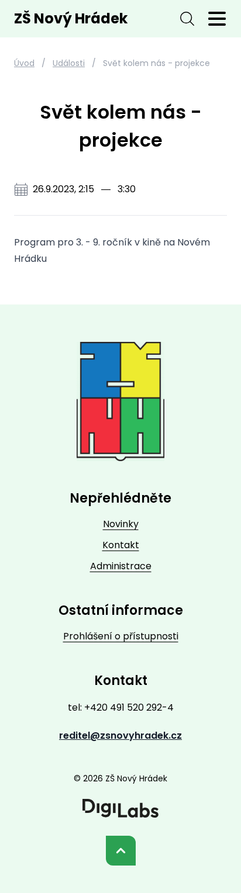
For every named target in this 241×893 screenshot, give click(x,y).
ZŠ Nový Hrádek (71, 18)
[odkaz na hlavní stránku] (120, 401)
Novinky (121, 524)
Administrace (121, 566)
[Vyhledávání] (187, 19)
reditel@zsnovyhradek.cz (120, 735)
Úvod (24, 63)
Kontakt (120, 545)
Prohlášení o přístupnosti (120, 636)
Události (69, 63)
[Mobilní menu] (217, 19)
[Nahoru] (121, 851)
